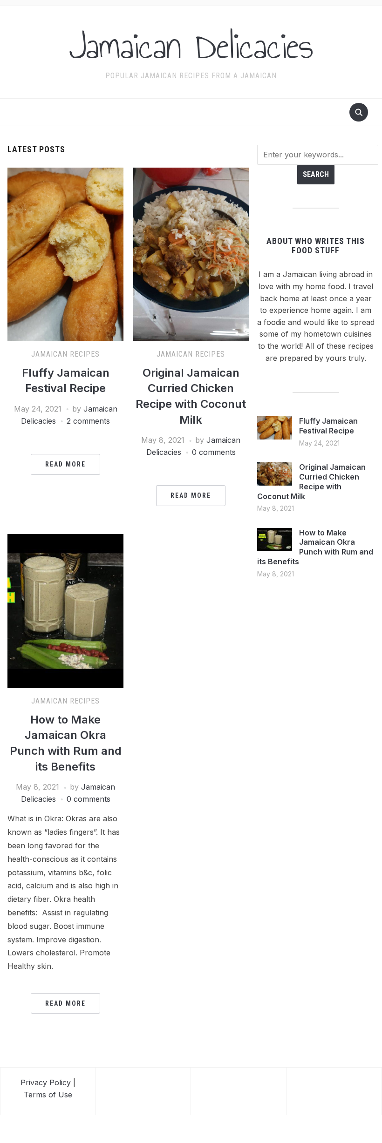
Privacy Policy (45, 1082)
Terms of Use (48, 1094)
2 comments (88, 421)
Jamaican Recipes (65, 354)
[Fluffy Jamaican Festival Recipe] (65, 253)
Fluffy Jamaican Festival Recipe (328, 425)
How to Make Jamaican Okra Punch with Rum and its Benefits (315, 547)
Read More (65, 464)
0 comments (214, 452)
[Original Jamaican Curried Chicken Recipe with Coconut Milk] (191, 253)
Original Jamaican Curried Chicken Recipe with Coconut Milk (311, 481)
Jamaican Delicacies (191, 46)
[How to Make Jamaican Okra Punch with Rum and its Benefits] (65, 610)
